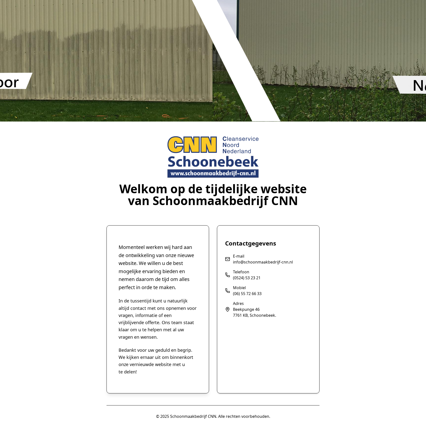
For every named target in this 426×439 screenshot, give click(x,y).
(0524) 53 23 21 (247, 278)
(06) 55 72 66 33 (247, 293)
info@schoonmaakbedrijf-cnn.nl (263, 262)
